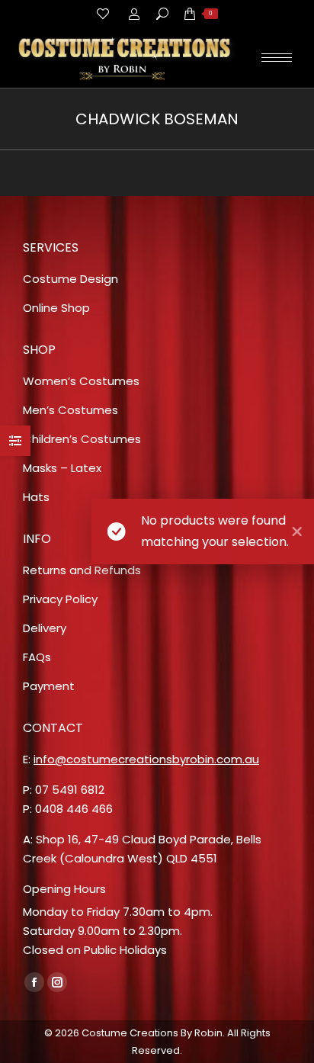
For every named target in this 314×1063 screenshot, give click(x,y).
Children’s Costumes (82, 439)
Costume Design (70, 279)
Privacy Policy (60, 599)
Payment (49, 686)
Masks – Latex (62, 468)
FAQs (37, 657)
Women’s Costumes (81, 381)
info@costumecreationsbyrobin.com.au (146, 759)
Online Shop (56, 308)
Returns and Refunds (82, 570)
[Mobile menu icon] (277, 57)
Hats (36, 497)
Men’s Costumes (70, 410)
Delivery (44, 628)
